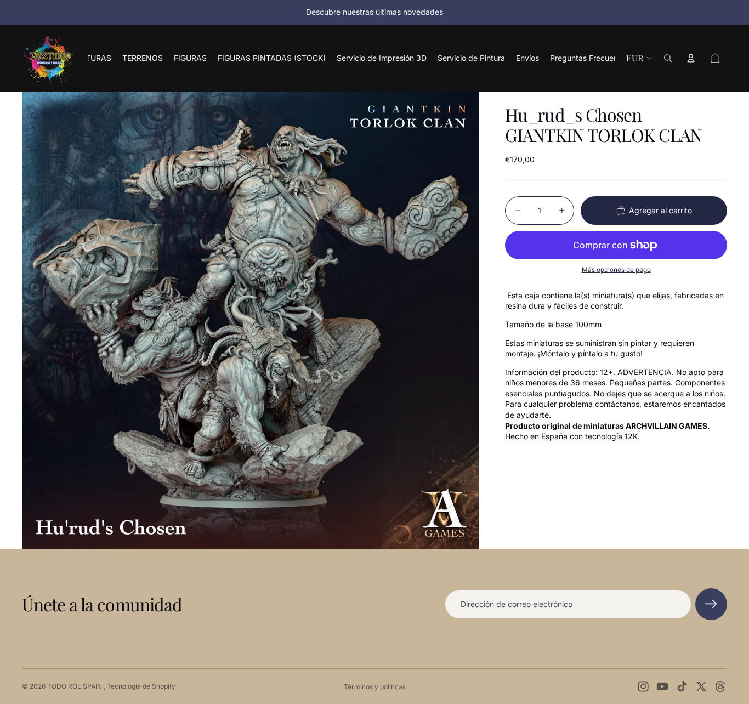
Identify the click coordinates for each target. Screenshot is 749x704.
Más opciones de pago (616, 270)
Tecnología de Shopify (141, 686)
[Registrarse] (711, 604)
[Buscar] (668, 58)
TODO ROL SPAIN (75, 686)
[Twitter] (701, 686)
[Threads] (720, 686)
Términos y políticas (375, 687)
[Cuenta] (691, 58)
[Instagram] (643, 686)
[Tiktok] (682, 686)
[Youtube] (662, 686)
